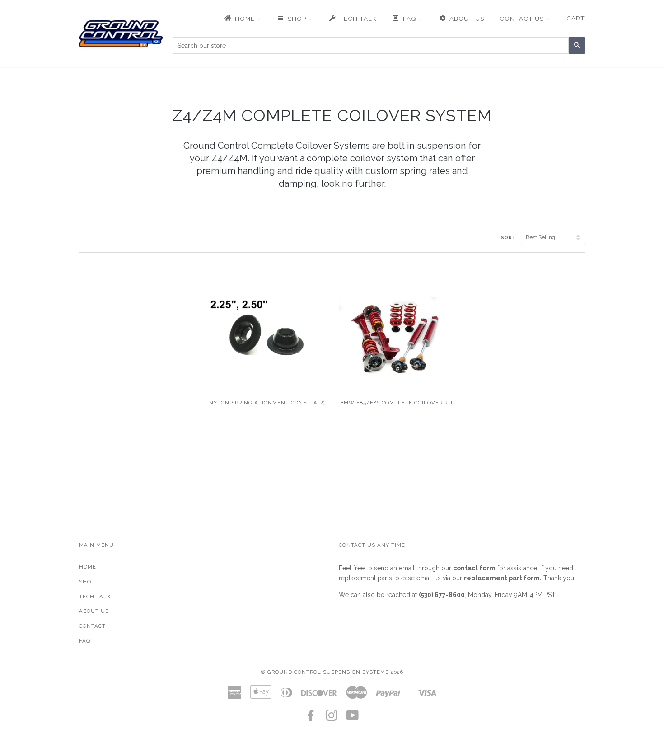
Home (87, 567)
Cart (575, 18)
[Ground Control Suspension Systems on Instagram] (332, 718)
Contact (92, 626)
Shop (87, 581)
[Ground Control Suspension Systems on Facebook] (311, 718)
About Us (94, 611)
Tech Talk (95, 596)
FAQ (84, 641)
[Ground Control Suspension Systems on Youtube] (352, 718)
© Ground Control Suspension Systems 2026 (332, 672)
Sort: (510, 237)
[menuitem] (242, 18)
